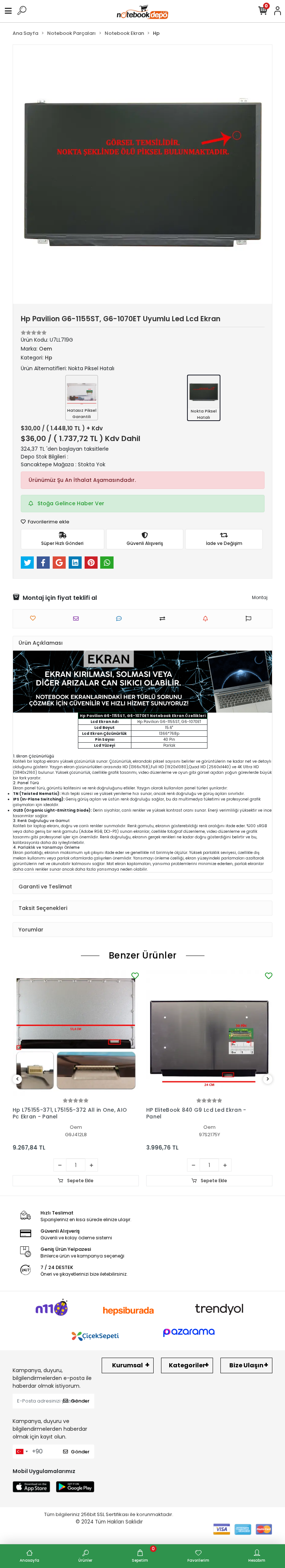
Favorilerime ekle (48, 521)
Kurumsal (127, 1365)
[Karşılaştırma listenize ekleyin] (164, 618)
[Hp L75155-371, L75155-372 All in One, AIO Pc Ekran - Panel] (76, 1033)
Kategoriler (187, 1365)
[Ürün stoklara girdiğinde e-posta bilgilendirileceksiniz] (207, 618)
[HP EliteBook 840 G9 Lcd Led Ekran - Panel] (209, 1033)
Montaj (260, 597)
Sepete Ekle (80, 1180)
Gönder (80, 1400)
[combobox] (21, 1451)
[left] (17, 1079)
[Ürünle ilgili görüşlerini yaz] (120, 618)
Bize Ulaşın (246, 1365)
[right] (268, 1079)
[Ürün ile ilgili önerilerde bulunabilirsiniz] (250, 618)
